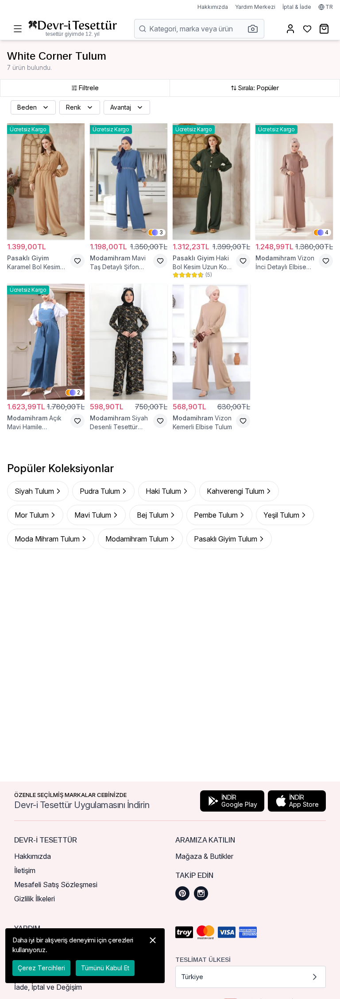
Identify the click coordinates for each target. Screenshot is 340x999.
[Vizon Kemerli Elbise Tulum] (211, 342)
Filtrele (88, 88)
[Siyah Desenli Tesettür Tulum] (128, 342)
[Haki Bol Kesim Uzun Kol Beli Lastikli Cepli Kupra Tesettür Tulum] (211, 181)
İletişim (24, 870)
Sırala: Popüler (258, 88)
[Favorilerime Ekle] (77, 261)
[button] (255, 29)
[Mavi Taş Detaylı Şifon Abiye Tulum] (128, 181)
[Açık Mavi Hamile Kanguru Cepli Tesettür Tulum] (46, 342)
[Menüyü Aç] (17, 29)
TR (329, 7)
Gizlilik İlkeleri (34, 898)
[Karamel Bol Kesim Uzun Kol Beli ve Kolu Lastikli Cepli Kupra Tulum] (46, 181)
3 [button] (161, 232)
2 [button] (78, 392)
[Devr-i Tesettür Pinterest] (182, 893)
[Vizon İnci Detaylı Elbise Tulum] (294, 181)
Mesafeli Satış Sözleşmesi (55, 884)
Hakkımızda (212, 7)
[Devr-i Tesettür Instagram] (201, 893)
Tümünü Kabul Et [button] (105, 968)
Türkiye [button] (192, 976)
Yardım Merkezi (255, 7)
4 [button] (326, 232)
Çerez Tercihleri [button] (41, 968)
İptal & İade (296, 7)
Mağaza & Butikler (204, 856)
